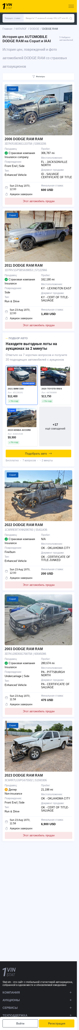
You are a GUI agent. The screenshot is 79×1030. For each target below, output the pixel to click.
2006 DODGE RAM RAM (24, 139)
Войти (20, 1023)
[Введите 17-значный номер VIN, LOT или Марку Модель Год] (70, 18)
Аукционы (11, 1000)
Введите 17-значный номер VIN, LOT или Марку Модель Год (47, 18)
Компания (11, 992)
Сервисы (10, 1007)
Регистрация (56, 1023)
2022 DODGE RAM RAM (24, 525)
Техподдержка (15, 1015)
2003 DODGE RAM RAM (24, 649)
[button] (13, 18)
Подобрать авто (36, 453)
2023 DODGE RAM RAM (24, 775)
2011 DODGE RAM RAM (24, 265)
